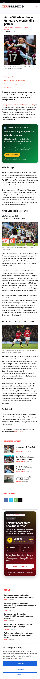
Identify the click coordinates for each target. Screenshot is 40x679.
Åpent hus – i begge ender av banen (16, 84)
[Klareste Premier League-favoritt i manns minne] (9, 459)
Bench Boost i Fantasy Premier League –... (24, 468)
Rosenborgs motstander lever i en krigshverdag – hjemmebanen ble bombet (19, 596)
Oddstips (6, 29)
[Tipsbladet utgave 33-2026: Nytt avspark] (9, 479)
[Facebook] (6, 500)
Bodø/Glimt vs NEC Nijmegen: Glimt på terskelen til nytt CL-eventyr (18, 626)
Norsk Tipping (18, 432)
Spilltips (26, 27)
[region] (20, 661)
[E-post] (20, 500)
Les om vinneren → (20, 566)
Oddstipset (7, 87)
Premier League (8, 27)
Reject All (20, 674)
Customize (20, 669)
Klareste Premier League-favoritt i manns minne (25, 458)
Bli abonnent (12, 155)
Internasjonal (19, 451)
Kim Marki (7, 31)
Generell (18, 481)
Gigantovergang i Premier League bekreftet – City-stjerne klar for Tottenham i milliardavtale (20, 606)
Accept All (20, 663)
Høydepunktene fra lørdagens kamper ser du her (18, 105)
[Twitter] (11, 500)
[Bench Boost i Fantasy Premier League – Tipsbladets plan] (9, 469)
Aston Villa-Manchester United (14, 80)
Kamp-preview (18, 27)
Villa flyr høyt (8, 77)
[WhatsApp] (16, 500)
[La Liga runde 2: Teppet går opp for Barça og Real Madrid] (9, 449)
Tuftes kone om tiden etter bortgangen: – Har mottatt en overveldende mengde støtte (19, 635)
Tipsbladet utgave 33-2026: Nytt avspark (24, 478)
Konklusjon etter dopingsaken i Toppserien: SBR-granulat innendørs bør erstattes (18, 616)
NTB (5, 600)
